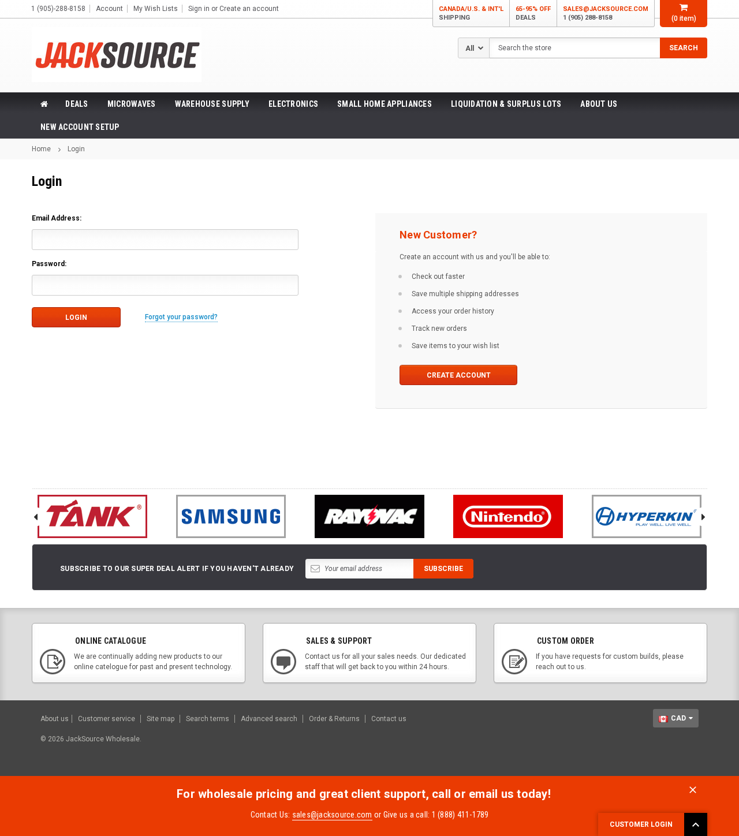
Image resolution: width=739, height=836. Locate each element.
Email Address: (56, 218)
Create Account (459, 375)
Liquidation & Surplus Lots (506, 104)
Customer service (106, 719)
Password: (49, 264)
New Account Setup (80, 127)
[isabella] (231, 516)
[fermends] (508, 516)
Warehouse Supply (212, 104)
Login (76, 149)
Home (41, 149)
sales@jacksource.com (605, 13)
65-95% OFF (533, 13)
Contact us (388, 719)
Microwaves (131, 104)
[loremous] (92, 516)
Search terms (207, 719)
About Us (598, 104)
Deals (76, 104)
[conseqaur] (646, 516)
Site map (160, 719)
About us (54, 719)
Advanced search (269, 719)
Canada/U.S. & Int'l (471, 13)
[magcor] (369, 516)
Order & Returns (334, 719)
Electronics (293, 104)
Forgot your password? (181, 317)
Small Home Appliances (384, 104)
